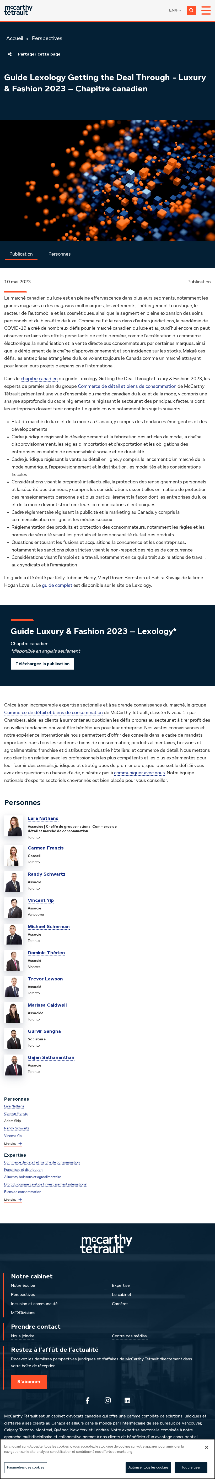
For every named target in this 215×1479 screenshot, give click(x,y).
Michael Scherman (49, 926)
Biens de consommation (22, 1192)
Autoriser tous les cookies (148, 1467)
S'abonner (29, 1381)
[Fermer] (206, 1447)
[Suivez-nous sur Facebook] (87, 1400)
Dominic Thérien (46, 953)
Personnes (60, 254)
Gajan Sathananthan (51, 1057)
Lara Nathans (43, 818)
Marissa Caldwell (47, 1005)
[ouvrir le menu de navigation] (206, 10)
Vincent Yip (41, 900)
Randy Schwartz (47, 874)
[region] (107, 1459)
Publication (21, 254)
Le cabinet (121, 1295)
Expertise (121, 1286)
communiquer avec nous (139, 773)
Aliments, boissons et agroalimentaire (32, 1177)
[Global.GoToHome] (18, 10)
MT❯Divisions (23, 1313)
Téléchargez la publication (42, 663)
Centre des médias (129, 1336)
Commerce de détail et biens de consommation (127, 386)
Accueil (14, 38)
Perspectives (47, 38)
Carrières (120, 1304)
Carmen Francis (46, 848)
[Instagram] (107, 1400)
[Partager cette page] (9, 54)
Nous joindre (22, 1336)
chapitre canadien (39, 379)
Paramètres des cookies (25, 1467)
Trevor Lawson (45, 979)
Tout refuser (191, 1467)
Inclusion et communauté (34, 1304)
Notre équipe (23, 1286)
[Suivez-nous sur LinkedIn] (127, 1400)
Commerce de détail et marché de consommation (42, 1162)
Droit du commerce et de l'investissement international (45, 1184)
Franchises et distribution (23, 1170)
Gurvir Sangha (44, 1031)
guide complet (57, 585)
